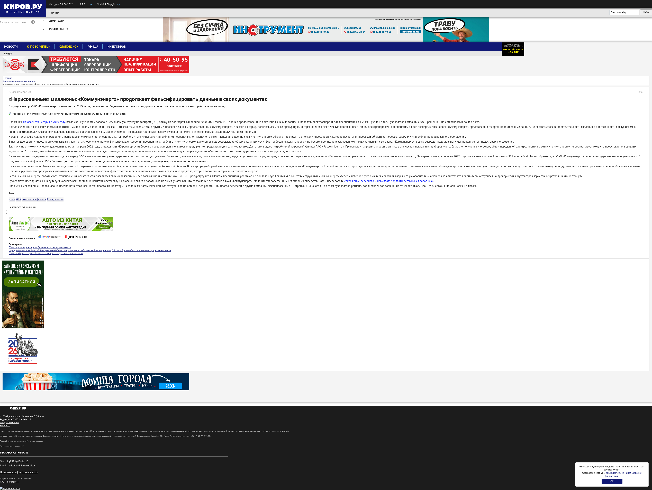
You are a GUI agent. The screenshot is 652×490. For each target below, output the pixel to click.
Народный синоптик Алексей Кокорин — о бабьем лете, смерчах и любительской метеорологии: (60, 250)
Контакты (5, 425)
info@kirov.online (9, 422)
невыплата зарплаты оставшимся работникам (405, 181)
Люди (8, 53)
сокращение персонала (359, 181)
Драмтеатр (56, 20)
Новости (11, 47)
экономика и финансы (34, 199)
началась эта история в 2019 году (44, 122)
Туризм (54, 12)
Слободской (68, 47)
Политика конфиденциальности (19, 472)
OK (612, 481)
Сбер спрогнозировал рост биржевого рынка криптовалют (40, 247)
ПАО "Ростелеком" (9, 481)
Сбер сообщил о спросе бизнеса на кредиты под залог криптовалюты (46, 253)
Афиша (93, 47)
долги (12, 199)
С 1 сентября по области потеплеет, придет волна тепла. (141, 250)
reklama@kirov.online (22, 465)
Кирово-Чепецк (38, 47)
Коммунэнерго (55, 199)
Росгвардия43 (58, 29)
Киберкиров (116, 47)
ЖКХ (18, 199)
